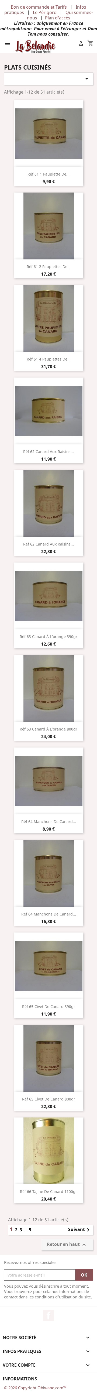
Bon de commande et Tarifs (39, 7)
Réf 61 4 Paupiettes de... (49, 359)
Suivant (79, 1230)
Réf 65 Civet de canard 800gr (48, 1099)
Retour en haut (67, 1245)
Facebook (48, 1315)
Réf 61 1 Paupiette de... (48, 174)
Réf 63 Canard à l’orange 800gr (48, 729)
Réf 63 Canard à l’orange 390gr (48, 636)
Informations (20, 1379)
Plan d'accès (57, 18)
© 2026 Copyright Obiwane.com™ (35, 1387)
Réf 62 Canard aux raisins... (48, 451)
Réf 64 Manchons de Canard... (48, 821)
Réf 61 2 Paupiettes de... (49, 266)
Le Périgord (45, 12)
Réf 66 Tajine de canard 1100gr (48, 1191)
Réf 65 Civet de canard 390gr (48, 1006)
